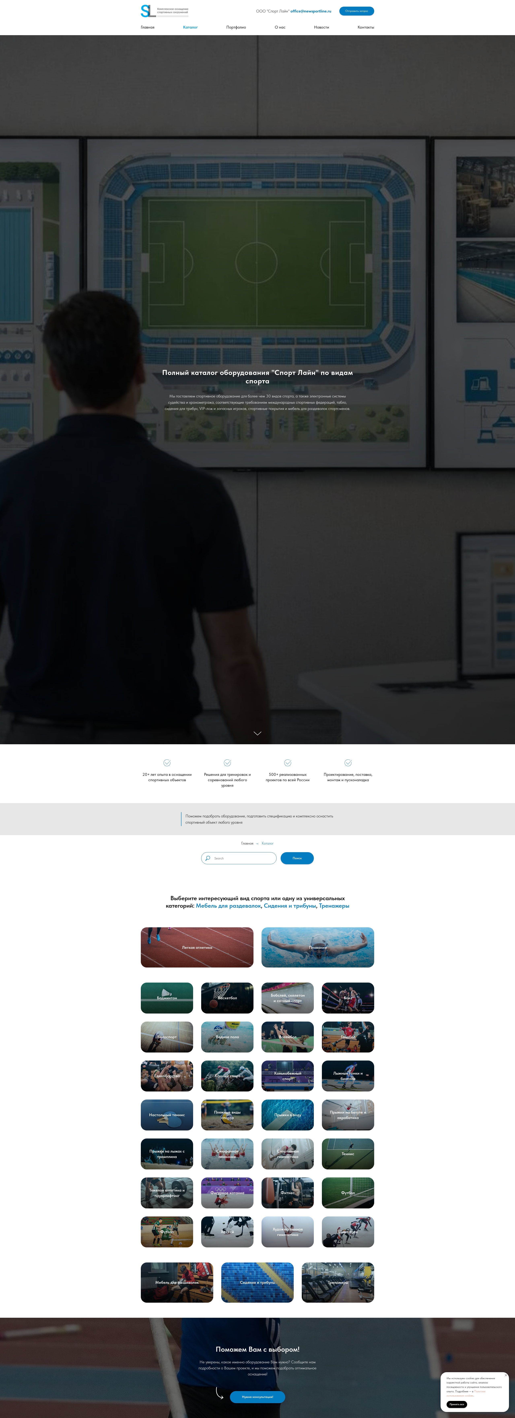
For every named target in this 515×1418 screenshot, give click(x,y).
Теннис (348, 1153)
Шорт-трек (348, 1231)
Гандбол (348, 1036)
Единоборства (167, 1075)
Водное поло (227, 1036)
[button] (356, 11)
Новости (321, 27)
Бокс (348, 997)
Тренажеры (334, 905)
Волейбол (288, 1036)
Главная (147, 27)
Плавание (318, 947)
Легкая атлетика (197, 947)
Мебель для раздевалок (228, 905)
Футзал (167, 1231)
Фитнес (288, 1192)
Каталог (190, 27)
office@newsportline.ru (310, 11)
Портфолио (236, 27)
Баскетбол (227, 997)
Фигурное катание (227, 1192)
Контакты (366, 27)
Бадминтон (167, 997)
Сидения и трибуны (290, 905)
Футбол (348, 1192)
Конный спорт (227, 1075)
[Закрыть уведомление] (506, 1375)
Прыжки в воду (287, 1114)
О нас (280, 27)
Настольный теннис (167, 1114)
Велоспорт (167, 1036)
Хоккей (227, 1231)
